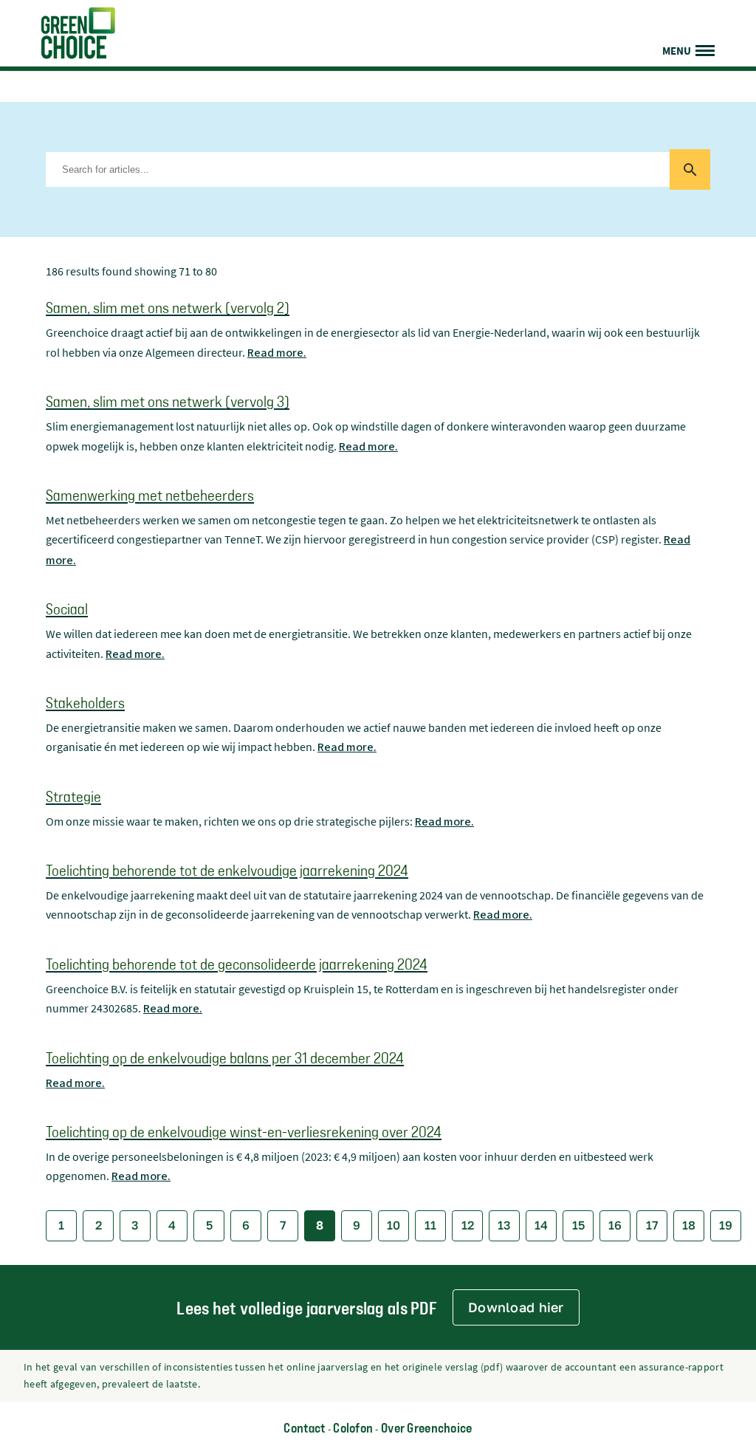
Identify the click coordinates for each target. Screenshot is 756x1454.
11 (430, 1225)
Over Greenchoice (426, 1427)
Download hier (516, 1307)
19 (725, 1225)
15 (578, 1225)
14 (541, 1225)
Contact (304, 1427)
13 (504, 1225)
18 (688, 1225)
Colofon (353, 1427)
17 (652, 1225)
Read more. (276, 353)
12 (467, 1225)
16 (615, 1225)
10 (393, 1225)
